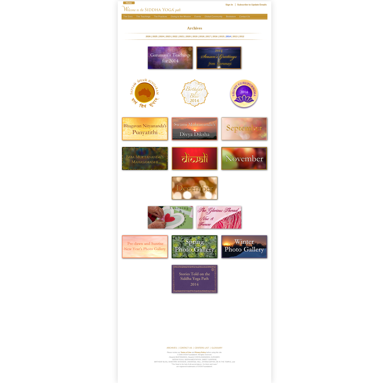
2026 (148, 36)
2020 (188, 36)
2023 (168, 36)
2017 (208, 36)
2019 (195, 36)
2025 (154, 36)
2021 (181, 36)
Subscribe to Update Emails (252, 4)
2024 (161, 36)
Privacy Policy (200, 352)
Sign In (229, 4)
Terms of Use (186, 352)
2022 (174, 36)
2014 (228, 36)
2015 (221, 36)
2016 (215, 36)
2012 (241, 36)
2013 (235, 36)
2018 (201, 36)
